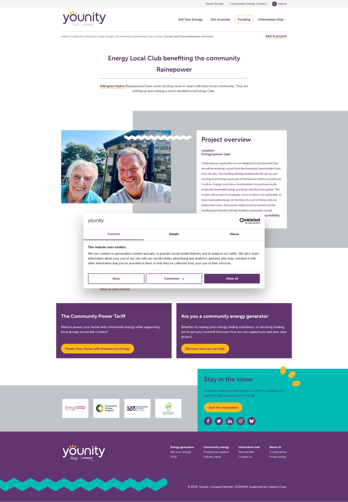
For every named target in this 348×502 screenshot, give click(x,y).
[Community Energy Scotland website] (137, 408)
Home (64, 36)
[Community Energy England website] (106, 408)
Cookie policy (278, 452)
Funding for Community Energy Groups (91, 36)
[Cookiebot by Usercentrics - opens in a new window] (242, 221)
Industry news (212, 457)
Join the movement (223, 407)
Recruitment (246, 452)
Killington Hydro (112, 86)
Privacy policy (277, 457)
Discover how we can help (205, 349)
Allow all (232, 278)
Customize (171, 278)
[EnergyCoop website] (75, 408)
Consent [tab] (114, 234)
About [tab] (234, 234)
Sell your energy (180, 452)
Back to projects (276, 36)
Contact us (245, 457)
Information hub (249, 447)
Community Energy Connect (248, 3)
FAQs (173, 457)
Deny (116, 278)
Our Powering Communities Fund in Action (138, 36)
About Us (275, 447)
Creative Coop (276, 487)
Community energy (216, 447)
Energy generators (182, 447)
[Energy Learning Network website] (168, 408)
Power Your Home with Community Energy (97, 349)
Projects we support (216, 452)
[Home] (84, 19)
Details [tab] (174, 234)
